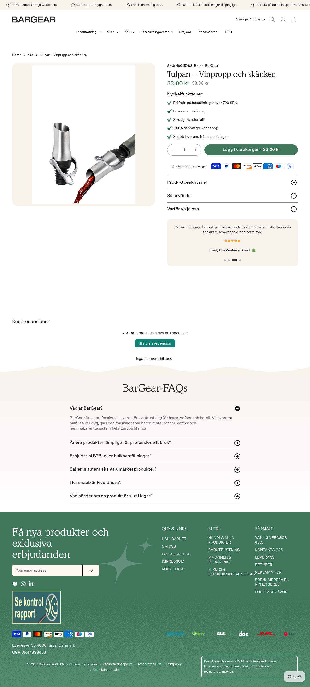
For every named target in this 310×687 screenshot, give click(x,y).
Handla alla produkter (221, 540)
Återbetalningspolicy (118, 664)
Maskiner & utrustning (220, 560)
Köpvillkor (173, 569)
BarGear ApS (48, 664)
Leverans (265, 557)
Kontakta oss (269, 550)
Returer (263, 565)
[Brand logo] (36, 607)
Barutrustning (224, 550)
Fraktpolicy (173, 664)
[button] (87, 31)
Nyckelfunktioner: (185, 94)
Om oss (169, 546)
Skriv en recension (155, 343)
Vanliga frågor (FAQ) (271, 540)
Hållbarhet (174, 539)
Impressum (173, 561)
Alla (30, 55)
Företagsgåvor (271, 592)
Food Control (176, 554)
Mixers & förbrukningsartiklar (231, 572)
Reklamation (268, 572)
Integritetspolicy (149, 664)
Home (16, 55)
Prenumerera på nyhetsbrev (272, 582)
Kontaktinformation (106, 669)
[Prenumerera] (90, 570)
